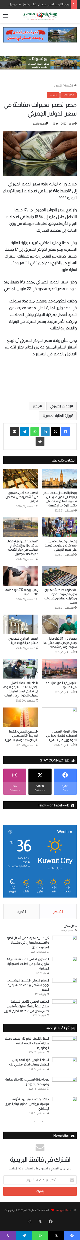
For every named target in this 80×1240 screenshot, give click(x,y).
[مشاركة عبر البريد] (14, 431)
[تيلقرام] (24, 431)
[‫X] (55, 431)
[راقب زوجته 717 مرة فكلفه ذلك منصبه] (20, 576)
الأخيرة (21, 911)
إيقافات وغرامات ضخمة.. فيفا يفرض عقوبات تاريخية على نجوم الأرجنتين (61, 545)
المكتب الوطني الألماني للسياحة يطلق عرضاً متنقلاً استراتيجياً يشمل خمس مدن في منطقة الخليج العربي (26, 1006)
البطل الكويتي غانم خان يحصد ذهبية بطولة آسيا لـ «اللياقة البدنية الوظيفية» (27, 1043)
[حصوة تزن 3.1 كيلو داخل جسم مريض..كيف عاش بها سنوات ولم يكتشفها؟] (59, 624)
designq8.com (64, 1210)
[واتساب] (34, 431)
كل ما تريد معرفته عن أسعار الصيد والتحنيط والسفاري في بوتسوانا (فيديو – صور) (27, 942)
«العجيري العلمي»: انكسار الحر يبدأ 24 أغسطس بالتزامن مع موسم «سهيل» (21, 736)
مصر (36, 406)
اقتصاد (58, 85)
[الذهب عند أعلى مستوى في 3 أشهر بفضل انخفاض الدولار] (20, 478)
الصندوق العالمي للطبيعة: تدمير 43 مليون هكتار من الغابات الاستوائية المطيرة (28, 963)
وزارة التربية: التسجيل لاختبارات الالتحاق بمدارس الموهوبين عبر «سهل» (61, 736)
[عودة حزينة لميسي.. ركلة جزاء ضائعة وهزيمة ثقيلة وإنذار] (64, 1085)
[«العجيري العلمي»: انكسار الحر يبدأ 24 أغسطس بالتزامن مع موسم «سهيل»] (20, 717)
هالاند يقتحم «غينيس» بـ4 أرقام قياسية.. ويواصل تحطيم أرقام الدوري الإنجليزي (27, 1103)
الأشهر (58, 911)
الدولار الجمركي (60, 406)
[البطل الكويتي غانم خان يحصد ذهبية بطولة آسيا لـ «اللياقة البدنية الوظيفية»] (64, 1044)
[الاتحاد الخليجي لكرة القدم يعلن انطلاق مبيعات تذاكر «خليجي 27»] (64, 1065)
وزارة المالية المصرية (57, 415)
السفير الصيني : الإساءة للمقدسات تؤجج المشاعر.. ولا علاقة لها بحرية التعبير (28, 985)
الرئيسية (69, 85)
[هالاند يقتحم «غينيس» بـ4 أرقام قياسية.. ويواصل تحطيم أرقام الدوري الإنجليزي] (64, 1105)
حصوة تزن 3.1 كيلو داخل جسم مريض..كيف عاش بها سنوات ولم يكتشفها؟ (60, 643)
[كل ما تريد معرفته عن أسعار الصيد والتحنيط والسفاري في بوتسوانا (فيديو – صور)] (64, 944)
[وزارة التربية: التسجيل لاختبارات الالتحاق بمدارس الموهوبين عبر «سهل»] (59, 717)
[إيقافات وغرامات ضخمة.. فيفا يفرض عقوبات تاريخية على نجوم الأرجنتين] (59, 527)
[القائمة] (5, 18)
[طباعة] (40, 441)
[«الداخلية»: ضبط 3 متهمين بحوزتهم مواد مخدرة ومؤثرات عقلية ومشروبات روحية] (59, 576)
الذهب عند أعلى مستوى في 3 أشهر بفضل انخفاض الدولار (22, 497)
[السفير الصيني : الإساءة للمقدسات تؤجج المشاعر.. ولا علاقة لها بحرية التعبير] (64, 986)
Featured (68, 95)
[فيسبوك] (65, 431)
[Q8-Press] (40, 16)
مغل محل (70, 926)
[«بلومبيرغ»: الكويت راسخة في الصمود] (59, 669)
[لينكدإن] (45, 431)
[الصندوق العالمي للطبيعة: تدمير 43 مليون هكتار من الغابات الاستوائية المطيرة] (64, 965)
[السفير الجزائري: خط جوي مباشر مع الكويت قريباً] (20, 624)
